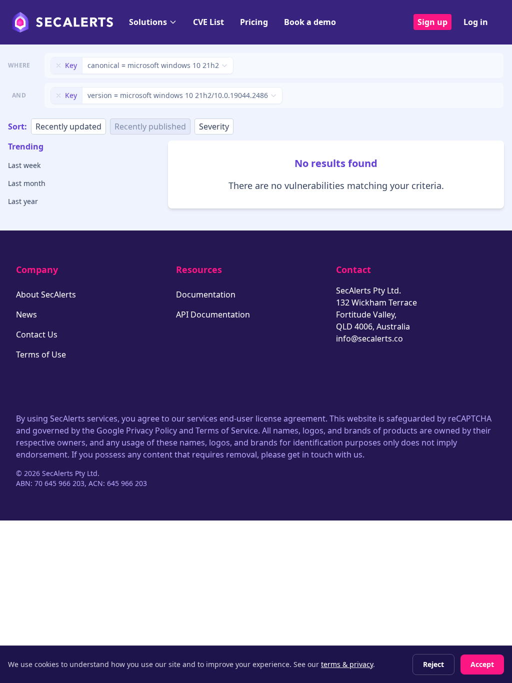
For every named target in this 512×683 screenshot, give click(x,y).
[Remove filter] (59, 65)
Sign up (433, 22)
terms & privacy (347, 664)
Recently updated (69, 126)
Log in (476, 22)
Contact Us (37, 334)
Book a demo (310, 22)
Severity (214, 126)
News (26, 314)
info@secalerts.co (369, 338)
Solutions (148, 22)
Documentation (206, 294)
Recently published (150, 126)
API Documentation (213, 314)
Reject (433, 664)
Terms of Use (41, 354)
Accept (482, 664)
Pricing (254, 22)
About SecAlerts (46, 294)
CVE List (208, 22)
